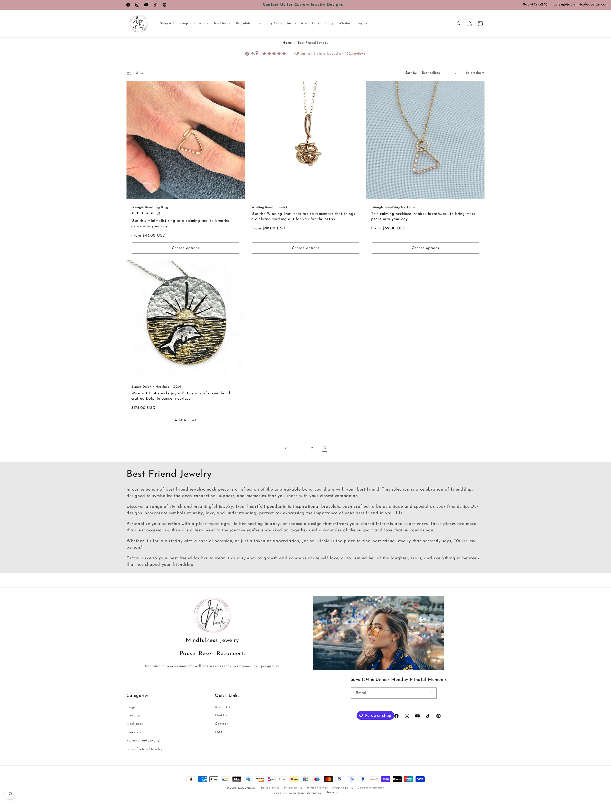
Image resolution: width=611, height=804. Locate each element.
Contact (221, 724)
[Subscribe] (431, 693)
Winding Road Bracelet (269, 207)
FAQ (218, 732)
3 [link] (325, 448)
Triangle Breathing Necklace (393, 207)
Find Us (221, 715)
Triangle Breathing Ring (149, 207)
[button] (276, 24)
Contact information (371, 788)
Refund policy (270, 788)
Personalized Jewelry (143, 740)
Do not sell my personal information (297, 793)
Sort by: (411, 73)
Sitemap (332, 792)
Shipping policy (342, 788)
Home (287, 42)
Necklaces (134, 724)
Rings (131, 707)
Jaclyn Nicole (246, 788)
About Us (222, 707)
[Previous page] (286, 448)
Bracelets (133, 732)
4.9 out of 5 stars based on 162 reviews (330, 54)
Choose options (185, 248)
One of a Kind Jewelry (144, 749)
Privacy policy (293, 788)
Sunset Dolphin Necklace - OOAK (157, 386)
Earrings (133, 715)
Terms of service (317, 788)
